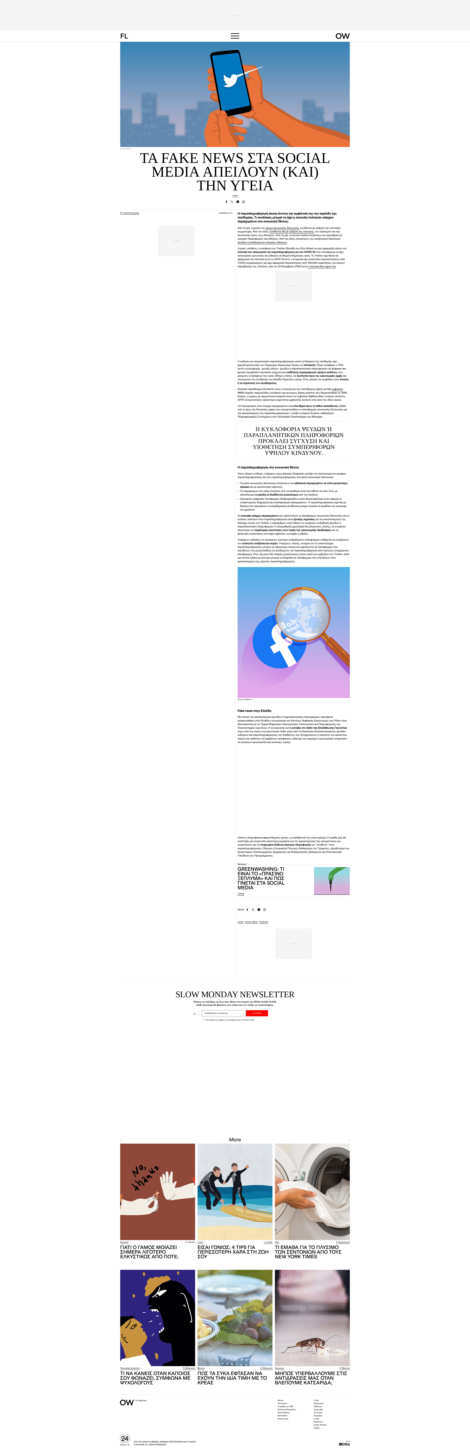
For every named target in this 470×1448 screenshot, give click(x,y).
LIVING (241, 922)
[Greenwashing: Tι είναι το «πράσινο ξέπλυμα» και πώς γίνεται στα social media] (332, 881)
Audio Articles (320, 1425)
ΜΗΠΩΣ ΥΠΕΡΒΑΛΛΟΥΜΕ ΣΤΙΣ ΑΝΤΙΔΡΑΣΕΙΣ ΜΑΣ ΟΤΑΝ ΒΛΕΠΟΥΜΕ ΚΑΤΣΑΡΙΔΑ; (311, 1378)
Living (235, 196)
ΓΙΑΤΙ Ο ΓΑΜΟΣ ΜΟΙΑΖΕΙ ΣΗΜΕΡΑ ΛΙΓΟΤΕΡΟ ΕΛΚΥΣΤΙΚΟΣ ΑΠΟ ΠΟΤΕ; (149, 1252)
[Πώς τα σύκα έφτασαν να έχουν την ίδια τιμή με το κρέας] (235, 1318)
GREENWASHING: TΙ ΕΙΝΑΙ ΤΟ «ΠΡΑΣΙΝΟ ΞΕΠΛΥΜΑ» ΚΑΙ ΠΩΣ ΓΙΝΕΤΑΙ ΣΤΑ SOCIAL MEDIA (261, 879)
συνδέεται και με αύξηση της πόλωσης (291, 231)
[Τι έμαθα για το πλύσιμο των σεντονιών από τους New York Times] (312, 1192)
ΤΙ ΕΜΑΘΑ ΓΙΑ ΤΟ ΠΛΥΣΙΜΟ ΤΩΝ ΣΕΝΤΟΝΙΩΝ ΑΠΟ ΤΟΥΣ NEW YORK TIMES (308, 1252)
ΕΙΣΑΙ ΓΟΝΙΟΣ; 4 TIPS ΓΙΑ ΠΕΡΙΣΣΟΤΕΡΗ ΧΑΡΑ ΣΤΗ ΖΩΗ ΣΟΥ (233, 1252)
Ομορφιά (318, 1416)
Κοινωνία (124, 1242)
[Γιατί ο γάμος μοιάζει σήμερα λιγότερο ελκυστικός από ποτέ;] (157, 1192)
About (280, 1400)
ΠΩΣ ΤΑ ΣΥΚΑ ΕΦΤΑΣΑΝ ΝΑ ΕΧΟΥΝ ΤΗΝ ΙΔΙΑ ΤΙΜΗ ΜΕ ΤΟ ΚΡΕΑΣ (232, 1378)
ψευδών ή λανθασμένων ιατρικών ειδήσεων (262, 242)
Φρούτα (201, 1368)
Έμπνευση (318, 1422)
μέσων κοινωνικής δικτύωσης (282, 228)
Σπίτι (277, 1242)
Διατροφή (318, 1410)
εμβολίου (337, 389)
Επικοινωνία (283, 1419)
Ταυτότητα (282, 1404)
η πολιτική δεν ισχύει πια (322, 266)
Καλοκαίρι (279, 1368)
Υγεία (316, 1400)
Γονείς (200, 1242)
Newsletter (283, 1416)
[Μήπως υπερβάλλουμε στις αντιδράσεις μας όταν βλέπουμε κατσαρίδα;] (312, 1318)
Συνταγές (318, 1413)
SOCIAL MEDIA (251, 922)
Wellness (318, 1407)
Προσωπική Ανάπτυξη (130, 1368)
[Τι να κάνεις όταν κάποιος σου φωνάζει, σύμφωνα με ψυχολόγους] (157, 1318)
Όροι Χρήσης (284, 1413)
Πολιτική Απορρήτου (287, 1410)
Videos (317, 1428)
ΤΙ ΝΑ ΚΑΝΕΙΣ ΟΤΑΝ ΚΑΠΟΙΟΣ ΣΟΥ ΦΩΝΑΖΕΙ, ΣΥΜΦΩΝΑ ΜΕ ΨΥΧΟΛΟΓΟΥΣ (155, 1378)
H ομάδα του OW (285, 1407)
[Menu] (235, 36)
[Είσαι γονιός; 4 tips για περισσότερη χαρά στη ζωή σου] (235, 1192)
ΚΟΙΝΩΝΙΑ (263, 922)
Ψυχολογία (318, 1404)
